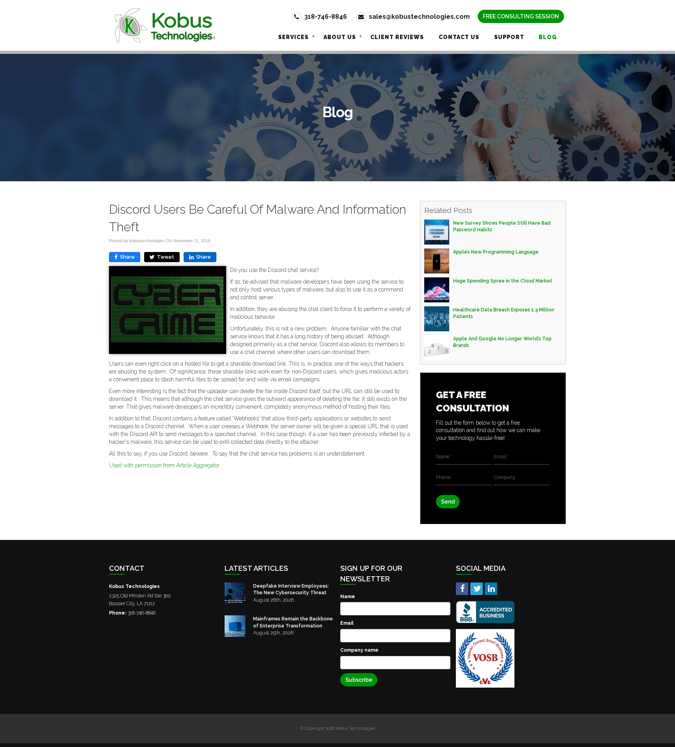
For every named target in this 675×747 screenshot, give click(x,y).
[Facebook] (462, 588)
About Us (339, 37)
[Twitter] (476, 588)
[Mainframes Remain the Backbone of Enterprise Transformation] (235, 626)
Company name (359, 650)
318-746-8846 (325, 16)
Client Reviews (397, 37)
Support (509, 37)
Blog (548, 37)
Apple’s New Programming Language (496, 252)
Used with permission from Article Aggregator (164, 465)
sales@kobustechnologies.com (418, 16)
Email (347, 623)
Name (347, 596)
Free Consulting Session (521, 16)
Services (293, 37)
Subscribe (358, 680)
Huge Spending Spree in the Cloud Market (502, 281)
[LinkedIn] (491, 588)
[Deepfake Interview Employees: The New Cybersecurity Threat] (235, 593)
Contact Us (459, 37)
